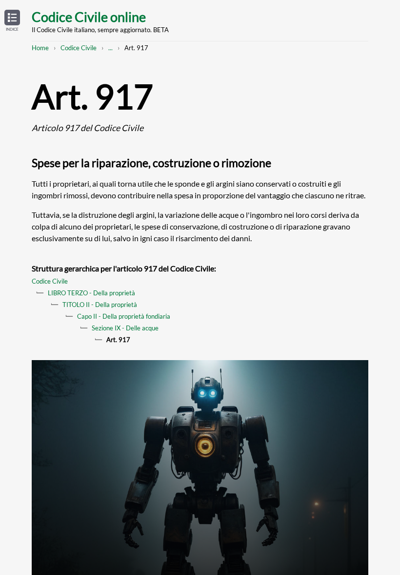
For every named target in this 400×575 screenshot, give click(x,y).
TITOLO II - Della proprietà (99, 304)
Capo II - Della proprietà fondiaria (123, 316)
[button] (12, 21)
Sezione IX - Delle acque (125, 328)
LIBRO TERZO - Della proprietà (91, 293)
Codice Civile (78, 48)
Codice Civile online (89, 17)
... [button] (110, 48)
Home (40, 48)
